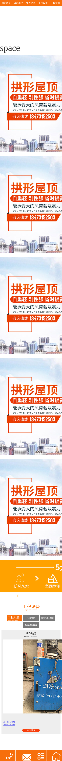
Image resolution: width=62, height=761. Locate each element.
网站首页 (6, 3)
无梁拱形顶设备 (31, 625)
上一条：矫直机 (9, 722)
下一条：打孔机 (9, 724)
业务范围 (30, 3)
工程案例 (55, 3)
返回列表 (31, 730)
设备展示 (31, 618)
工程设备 (43, 3)
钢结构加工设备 (47, 618)
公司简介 (18, 3)
